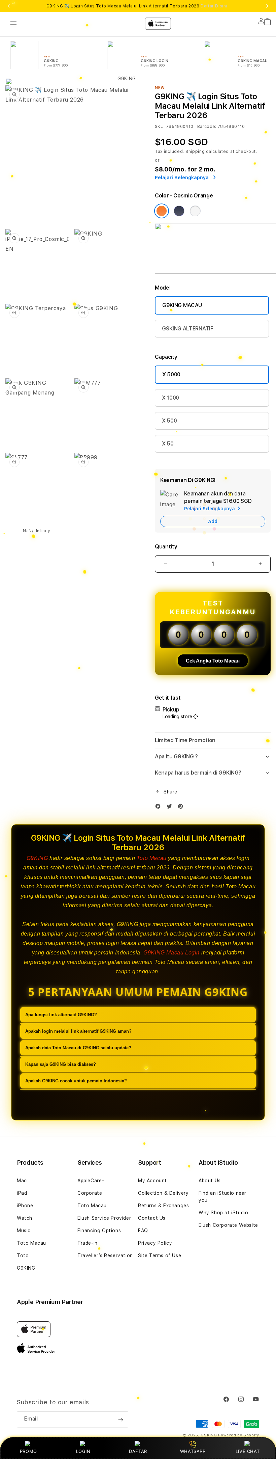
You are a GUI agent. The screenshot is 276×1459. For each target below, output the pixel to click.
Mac (22, 1180)
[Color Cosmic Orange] (161, 211)
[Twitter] (171, 808)
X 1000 (170, 398)
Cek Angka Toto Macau (213, 661)
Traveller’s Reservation (105, 1255)
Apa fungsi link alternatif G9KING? (61, 1014)
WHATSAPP (192, 1451)
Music (24, 1230)
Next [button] (267, 6)
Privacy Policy (155, 1243)
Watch (24, 1218)
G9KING (37, 858)
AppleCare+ (91, 1180)
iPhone (25, 1205)
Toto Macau (152, 858)
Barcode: (206, 126)
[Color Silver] (195, 211)
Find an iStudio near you (222, 1196)
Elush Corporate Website (228, 1225)
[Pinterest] (182, 808)
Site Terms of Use (159, 1255)
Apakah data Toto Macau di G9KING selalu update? (78, 1047)
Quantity (166, 546)
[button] (213, 741)
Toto (23, 1255)
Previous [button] (8, 6)
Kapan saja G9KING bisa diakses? (60, 1064)
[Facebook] (159, 808)
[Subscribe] (120, 1419)
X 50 (168, 443)
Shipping (195, 151)
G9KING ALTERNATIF (187, 328)
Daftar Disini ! (215, 6)
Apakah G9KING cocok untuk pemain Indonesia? (76, 1080)
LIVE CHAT (248, 1451)
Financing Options (99, 1230)
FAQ (143, 1230)
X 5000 (171, 374)
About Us (210, 1180)
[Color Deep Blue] (179, 211)
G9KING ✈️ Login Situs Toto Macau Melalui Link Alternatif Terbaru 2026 (138, 6)
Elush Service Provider (104, 1218)
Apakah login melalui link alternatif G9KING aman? (78, 1031)
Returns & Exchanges (163, 1205)
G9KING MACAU (182, 305)
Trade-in (87, 1243)
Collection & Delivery (163, 1193)
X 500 (169, 420)
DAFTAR (138, 1451)
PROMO (28, 1451)
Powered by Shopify (238, 1435)
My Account (152, 1180)
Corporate (89, 1193)
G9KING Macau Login (171, 952)
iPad (22, 1193)
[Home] (124, 51)
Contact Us (152, 1218)
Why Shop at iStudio (223, 1212)
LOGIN (83, 1451)
